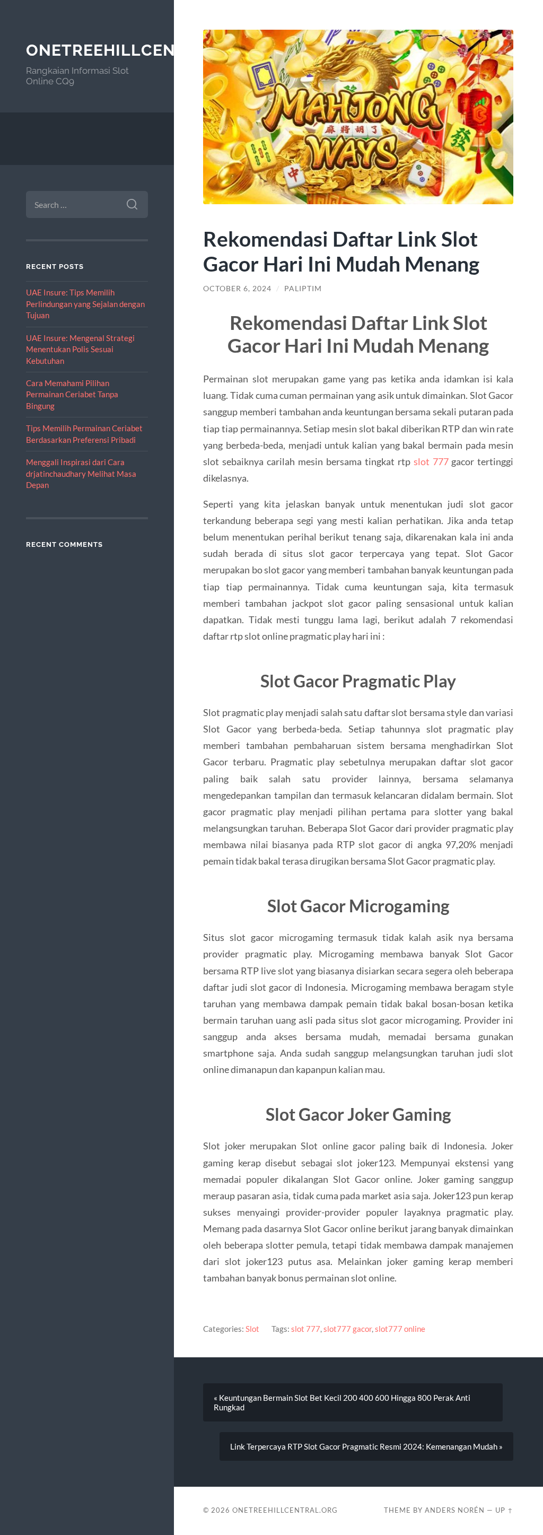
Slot (252, 1328)
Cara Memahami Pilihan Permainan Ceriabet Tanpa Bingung (72, 394)
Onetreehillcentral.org (142, 50)
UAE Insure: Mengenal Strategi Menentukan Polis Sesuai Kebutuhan (80, 349)
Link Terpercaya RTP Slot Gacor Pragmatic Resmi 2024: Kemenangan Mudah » (366, 1446)
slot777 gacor (347, 1328)
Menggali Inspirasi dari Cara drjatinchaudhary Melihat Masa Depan (81, 473)
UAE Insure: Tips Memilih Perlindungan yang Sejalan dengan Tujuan (85, 303)
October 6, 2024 (237, 288)
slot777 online (400, 1328)
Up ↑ (504, 1510)
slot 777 (431, 461)
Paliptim (303, 288)
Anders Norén (455, 1510)
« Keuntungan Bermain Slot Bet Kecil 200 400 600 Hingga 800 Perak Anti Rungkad (342, 1402)
